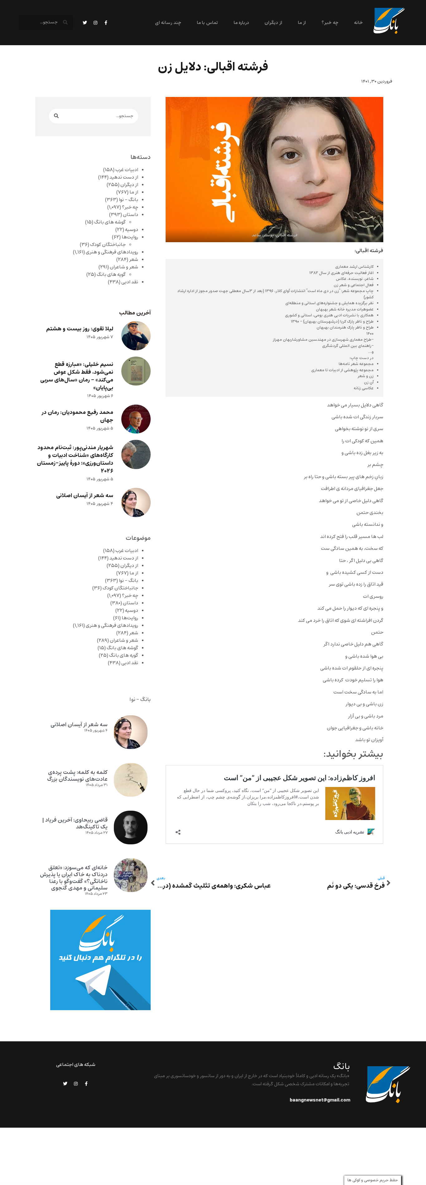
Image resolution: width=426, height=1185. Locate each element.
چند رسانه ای (168, 23)
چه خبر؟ (330, 23)
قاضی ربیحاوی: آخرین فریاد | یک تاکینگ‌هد (75, 823)
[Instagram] (95, 23)
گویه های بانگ (111, 274)
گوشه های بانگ (110, 222)
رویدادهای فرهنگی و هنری (112, 252)
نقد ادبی (129, 282)
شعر (133, 259)
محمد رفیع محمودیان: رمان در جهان (77, 416)
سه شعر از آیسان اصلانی (84, 495)
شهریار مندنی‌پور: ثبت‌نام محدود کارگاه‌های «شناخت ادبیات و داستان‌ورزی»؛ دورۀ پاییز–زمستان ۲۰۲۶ (75, 459)
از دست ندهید (123, 177)
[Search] (56, 116)
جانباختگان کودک (108, 244)
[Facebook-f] (106, 23)
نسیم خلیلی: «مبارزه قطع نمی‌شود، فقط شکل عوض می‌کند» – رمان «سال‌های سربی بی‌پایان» (76, 376)
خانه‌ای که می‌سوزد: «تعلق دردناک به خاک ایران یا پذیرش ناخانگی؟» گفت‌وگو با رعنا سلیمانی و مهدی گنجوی (74, 877)
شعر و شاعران (124, 267)
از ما (302, 23)
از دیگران (273, 23)
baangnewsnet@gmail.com (320, 1100)
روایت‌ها (130, 237)
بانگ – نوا (128, 200)
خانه (358, 23)
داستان (130, 214)
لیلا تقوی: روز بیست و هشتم (79, 328)
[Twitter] (85, 23)
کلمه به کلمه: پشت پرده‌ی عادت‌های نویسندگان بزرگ (77, 776)
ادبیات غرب (126, 170)
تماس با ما (207, 23)
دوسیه (131, 229)
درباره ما (241, 23)
